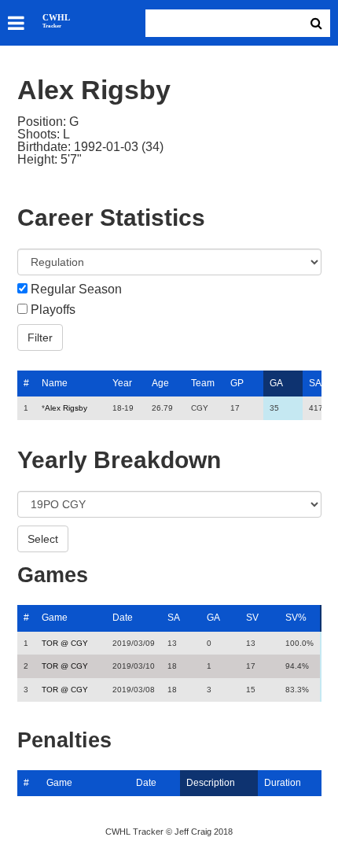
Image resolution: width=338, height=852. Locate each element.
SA (315, 383)
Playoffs (53, 310)
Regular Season (76, 289)
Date (122, 617)
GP (237, 383)
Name (55, 383)
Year (122, 383)
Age (160, 383)
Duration (282, 782)
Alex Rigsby (66, 408)
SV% (296, 617)
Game (55, 617)
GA (276, 383)
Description (210, 782)
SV (252, 617)
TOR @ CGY (65, 643)
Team (203, 383)
